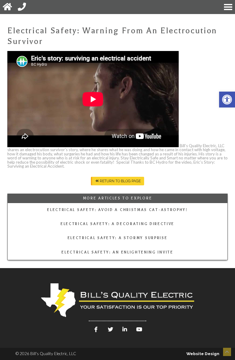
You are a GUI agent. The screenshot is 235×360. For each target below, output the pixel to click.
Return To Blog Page (120, 181)
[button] (227, 99)
